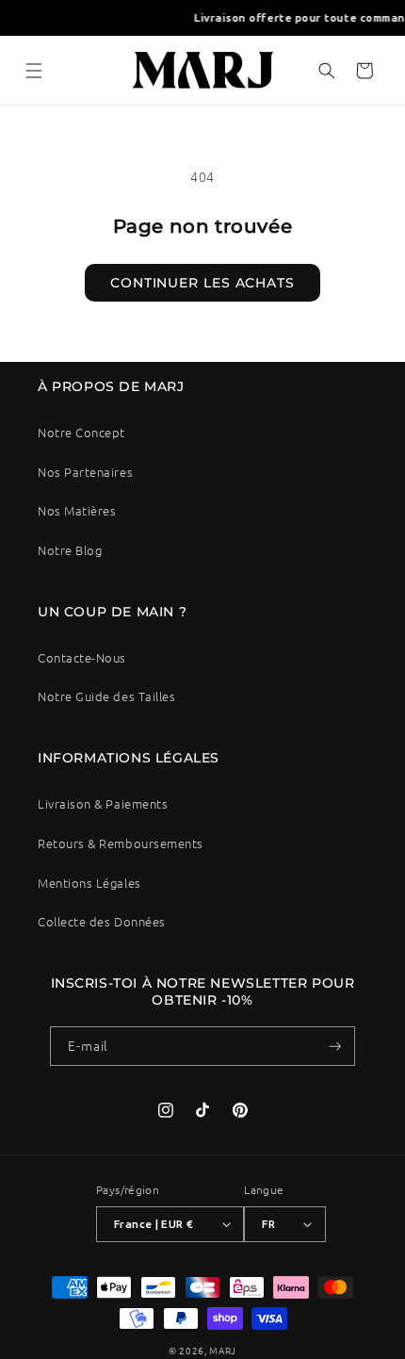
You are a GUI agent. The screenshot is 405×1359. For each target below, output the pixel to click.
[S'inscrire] (335, 1046)
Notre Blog (70, 550)
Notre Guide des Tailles (106, 696)
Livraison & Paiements (103, 803)
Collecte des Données (102, 921)
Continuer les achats (202, 282)
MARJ (222, 1350)
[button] (34, 71)
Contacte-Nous (82, 657)
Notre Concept (81, 432)
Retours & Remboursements (120, 843)
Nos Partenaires (85, 472)
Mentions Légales (89, 883)
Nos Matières (77, 510)
